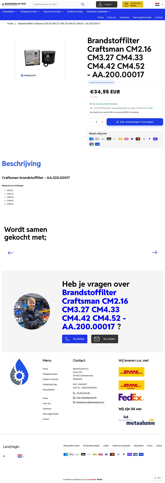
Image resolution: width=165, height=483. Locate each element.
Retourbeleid (48, 389)
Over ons (111, 17)
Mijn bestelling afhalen (91, 445)
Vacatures (124, 17)
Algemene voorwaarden (121, 445)
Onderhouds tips (50, 384)
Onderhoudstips (75, 11)
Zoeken (106, 445)
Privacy (149, 445)
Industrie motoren (50, 379)
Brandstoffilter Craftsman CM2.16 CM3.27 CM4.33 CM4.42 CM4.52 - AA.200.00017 (59, 23)
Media (94, 479)
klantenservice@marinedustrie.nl (90, 402)
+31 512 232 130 (83, 393)
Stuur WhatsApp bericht (86, 397)
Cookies (159, 445)
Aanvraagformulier (142, 17)
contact (159, 17)
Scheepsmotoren (50, 374)
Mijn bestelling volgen (72, 445)
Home (100, 17)
